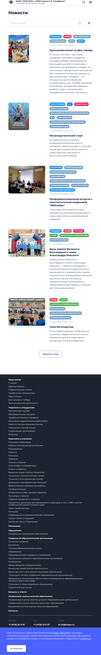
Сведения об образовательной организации (30, 538)
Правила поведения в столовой (24, 499)
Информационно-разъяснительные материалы (31, 515)
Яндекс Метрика (60, 633)
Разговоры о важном (18, 496)
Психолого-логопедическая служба (25, 479)
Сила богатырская (61, 326)
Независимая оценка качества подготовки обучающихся (36, 603)
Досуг (81, 41)
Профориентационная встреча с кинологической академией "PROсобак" (70, 202)
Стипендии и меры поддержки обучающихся (30, 584)
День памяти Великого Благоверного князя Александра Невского (64, 252)
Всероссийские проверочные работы (26, 486)
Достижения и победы (19, 400)
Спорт (54, 235)
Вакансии (13, 434)
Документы (13, 545)
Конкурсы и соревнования (74, 235)
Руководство (14, 562)
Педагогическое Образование (66, 313)
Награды (78, 231)
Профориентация (59, 127)
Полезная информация (19, 442)
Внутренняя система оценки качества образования (33, 606)
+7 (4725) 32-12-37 (16, 624)
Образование (64, 118)
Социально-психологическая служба (26, 476)
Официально (14, 530)
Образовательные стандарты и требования (29, 555)
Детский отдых (82, 37)
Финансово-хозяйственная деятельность (28, 568)
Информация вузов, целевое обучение (27, 492)
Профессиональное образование (68, 122)
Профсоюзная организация (21, 431)
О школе (12, 383)
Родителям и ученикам (20, 439)
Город (67, 37)
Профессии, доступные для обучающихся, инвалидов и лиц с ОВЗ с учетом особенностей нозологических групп (45, 503)
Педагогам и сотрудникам (21, 408)
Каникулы (13, 455)
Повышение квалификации (22, 428)
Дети (71, 41)
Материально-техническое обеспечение (28, 534)
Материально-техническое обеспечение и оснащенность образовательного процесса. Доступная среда (45, 579)
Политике (85, 638)
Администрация (16, 386)
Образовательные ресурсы (21, 414)
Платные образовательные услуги (25, 548)
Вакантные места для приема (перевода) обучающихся (35, 572)
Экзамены (13, 459)
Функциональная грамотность (23, 403)
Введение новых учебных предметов (26, 472)
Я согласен (16, 648)
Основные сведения (18, 541)
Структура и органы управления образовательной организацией (40, 575)
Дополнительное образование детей (69, 113)
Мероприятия (15, 449)
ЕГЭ (52, 118)
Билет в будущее (59, 109)
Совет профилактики (18, 508)
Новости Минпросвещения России (25, 424)
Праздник (55, 37)
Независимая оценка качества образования (30, 596)
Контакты (13, 611)
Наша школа (14, 380)
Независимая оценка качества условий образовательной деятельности (43, 600)
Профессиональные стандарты (23, 417)
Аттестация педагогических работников (27, 421)
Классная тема (80, 185)
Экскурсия (56, 167)
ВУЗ (69, 104)
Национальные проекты (63, 172)
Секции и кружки (17, 462)
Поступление (57, 104)
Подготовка (81, 104)
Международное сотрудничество (24, 565)
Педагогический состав (20, 389)
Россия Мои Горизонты (62, 190)
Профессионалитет (60, 318)
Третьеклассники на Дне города (71, 50)
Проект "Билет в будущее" (21, 518)
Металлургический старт (66, 135)
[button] (83, 2)
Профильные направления (21, 393)
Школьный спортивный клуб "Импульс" (27, 482)
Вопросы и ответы (17, 592)
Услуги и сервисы (17, 469)
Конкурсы (13, 511)
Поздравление (58, 41)
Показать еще (50, 354)
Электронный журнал (19, 411)
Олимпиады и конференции (22, 465)
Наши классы (14, 396)
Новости (12, 452)
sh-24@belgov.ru (66, 624)
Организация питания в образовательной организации (35, 558)
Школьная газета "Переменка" (23, 521)
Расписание (14, 526)
